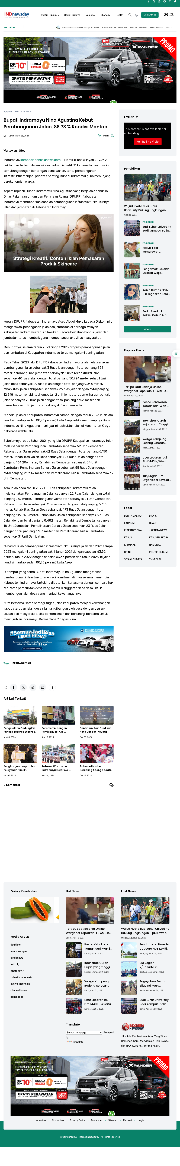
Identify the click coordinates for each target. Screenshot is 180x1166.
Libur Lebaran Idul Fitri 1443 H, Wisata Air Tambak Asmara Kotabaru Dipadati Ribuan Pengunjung (156, 460)
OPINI (127, 552)
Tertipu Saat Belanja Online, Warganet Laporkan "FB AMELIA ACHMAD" (145, 389)
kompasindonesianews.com (40, 160)
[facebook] (148, 1)
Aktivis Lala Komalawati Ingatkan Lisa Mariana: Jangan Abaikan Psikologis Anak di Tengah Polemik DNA (155, 250)
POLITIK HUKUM (158, 552)
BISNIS (153, 515)
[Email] (42, 687)
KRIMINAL (130, 544)
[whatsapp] (159, 1)
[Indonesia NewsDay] (17, 14)
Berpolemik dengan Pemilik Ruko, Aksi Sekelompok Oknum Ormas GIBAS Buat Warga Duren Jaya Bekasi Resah (58, 730)
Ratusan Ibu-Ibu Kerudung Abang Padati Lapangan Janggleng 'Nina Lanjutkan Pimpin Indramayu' (95, 768)
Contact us (58, 1120)
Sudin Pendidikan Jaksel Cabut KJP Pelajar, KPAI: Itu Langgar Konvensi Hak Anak (155, 313)
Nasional (90, 15)
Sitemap (112, 1120)
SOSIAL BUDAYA (133, 559)
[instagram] (164, 1)
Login (141, 1120)
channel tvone (19, 990)
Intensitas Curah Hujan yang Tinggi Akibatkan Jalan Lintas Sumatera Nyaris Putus (155, 423)
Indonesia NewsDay (89, 1137)
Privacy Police (77, 1120)
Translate (77, 1042)
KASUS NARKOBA (159, 537)
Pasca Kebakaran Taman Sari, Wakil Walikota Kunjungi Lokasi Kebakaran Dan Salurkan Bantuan (155, 404)
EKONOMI (129, 523)
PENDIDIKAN (148, 222)
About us (41, 1120)
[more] (52, 687)
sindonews (17, 957)
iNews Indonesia (20, 983)
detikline (16, 944)
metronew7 (17, 970)
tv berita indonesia (21, 977)
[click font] (100, 136)
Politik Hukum (49, 15)
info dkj (15, 964)
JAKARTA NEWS (158, 530)
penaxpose (17, 996)
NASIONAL (155, 544)
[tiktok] (175, 1)
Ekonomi (105, 15)
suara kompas (19, 951)
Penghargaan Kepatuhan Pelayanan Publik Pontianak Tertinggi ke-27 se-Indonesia (20, 768)
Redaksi (127, 1120)
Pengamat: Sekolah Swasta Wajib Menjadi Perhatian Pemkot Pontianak (156, 271)
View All (147, 329)
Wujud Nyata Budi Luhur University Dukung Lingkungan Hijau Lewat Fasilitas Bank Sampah (145, 208)
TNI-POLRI (155, 559)
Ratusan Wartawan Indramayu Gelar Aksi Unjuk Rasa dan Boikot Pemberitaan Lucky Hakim (58, 768)
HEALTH (153, 523)
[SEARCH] (130, 14)
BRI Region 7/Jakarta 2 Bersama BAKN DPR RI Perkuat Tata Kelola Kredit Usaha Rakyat (153, 965)
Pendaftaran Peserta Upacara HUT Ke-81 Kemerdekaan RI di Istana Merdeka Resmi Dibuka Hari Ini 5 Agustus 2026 (72, 27)
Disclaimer (96, 1120)
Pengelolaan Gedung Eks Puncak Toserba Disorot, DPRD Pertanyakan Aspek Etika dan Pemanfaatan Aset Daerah (20, 730)
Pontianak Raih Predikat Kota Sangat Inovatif (95, 730)
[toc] (176, 353)
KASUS (128, 537)
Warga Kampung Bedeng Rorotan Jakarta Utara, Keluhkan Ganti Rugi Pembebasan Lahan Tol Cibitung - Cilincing (156, 441)
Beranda (8, 111)
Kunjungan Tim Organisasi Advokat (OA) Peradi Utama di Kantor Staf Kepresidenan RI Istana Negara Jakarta (156, 478)
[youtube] (170, 1)
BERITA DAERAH (23, 111)
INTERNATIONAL (133, 530)
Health (119, 15)
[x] (154, 1)
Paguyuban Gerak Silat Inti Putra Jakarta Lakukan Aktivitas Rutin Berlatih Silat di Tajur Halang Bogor (154, 983)
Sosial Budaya (72, 15)
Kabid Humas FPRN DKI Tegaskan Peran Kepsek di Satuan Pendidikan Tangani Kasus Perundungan (157, 292)
